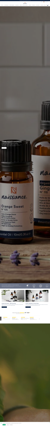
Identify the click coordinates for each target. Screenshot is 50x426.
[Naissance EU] (25, 3)
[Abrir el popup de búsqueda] (2, 5)
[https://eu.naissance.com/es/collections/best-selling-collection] (25, 144)
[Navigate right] (39, 319)
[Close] (49, 422)
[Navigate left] (2, 319)
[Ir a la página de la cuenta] (46, 5)
